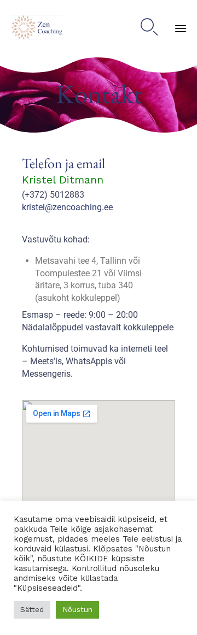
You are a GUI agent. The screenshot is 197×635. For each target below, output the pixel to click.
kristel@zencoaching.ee (67, 207)
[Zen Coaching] (37, 27)
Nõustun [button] (77, 610)
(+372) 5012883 (53, 194)
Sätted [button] (32, 610)
